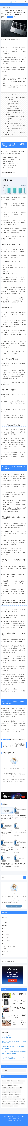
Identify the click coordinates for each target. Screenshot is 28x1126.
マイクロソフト (13, 1099)
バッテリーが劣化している (13, 101)
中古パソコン (22, 1101)
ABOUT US (14, 1116)
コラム (4, 928)
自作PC (22, 1103)
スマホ (4, 931)
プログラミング (6, 954)
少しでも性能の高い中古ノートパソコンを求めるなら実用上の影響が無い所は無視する (16, 125)
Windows (4, 1085)
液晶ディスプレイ (16, 1103)
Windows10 (10, 1085)
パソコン (10, 1096)
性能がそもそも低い (11, 105)
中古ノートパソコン (20, 739)
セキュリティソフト (6, 1092)
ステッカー (9, 1090)
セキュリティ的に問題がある (13, 106)
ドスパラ (6, 922)
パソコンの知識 (10, 16)
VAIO (22, 1083)
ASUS (8, 1080)
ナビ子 (14, 766)
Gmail (23, 1080)
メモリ (23, 1099)
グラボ (13, 1087)
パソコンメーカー (7, 943)
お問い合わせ (14, 906)
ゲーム (3, 1090)
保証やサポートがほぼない (13, 108)
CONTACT (9, 1116)
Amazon (4, 1080)
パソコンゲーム (6, 937)
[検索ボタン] (26, 1)
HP (11, 1083)
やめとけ (13, 739)
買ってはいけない (9, 1106)
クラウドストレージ (6, 1087)
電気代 (15, 1106)
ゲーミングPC (19, 1087)
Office (18, 1083)
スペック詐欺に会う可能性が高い (14, 110)
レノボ (8, 1101)
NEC (5, 948)
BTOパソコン (6, 917)
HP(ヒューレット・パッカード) (10, 946)
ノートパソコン (17, 1094)
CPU (19, 1080)
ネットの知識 (6, 934)
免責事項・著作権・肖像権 (14, 1118)
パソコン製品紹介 (7, 951)
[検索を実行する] (24, 877)
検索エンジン (8, 1103)
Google (5, 925)
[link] (14, 785)
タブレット (14, 1092)
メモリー (4, 1101)
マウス (19, 1099)
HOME (5, 1116)
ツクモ (5, 919)
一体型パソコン (15, 1101)
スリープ (18, 1090)
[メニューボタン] (1, 1)
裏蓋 (3, 1106)
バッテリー (4, 1096)
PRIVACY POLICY (20, 1116)
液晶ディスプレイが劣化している (14, 103)
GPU (8, 1083)
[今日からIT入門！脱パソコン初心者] (14, 1)
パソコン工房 (16, 1096)
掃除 (3, 1103)
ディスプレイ (4, 1094)
